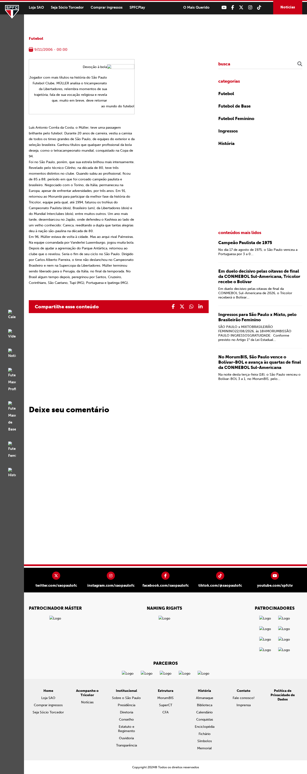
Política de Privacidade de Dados (283, 695)
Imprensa (243, 705)
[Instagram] (250, 7)
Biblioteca (204, 705)
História (226, 143)
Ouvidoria (126, 738)
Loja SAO (36, 7)
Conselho (126, 719)
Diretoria (126, 712)
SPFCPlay (137, 7)
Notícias (287, 7)
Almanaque (204, 698)
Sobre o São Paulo (126, 698)
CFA (165, 712)
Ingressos (228, 131)
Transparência (126, 745)
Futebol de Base (234, 106)
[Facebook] (232, 7)
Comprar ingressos (107, 7)
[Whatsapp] (191, 306)
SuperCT (165, 705)
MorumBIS (165, 698)
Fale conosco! (243, 698)
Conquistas (204, 719)
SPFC (12, 12)
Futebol (36, 38)
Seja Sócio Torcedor (67, 7)
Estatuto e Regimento (126, 729)
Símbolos (204, 741)
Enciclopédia (204, 727)
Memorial (204, 748)
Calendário (204, 712)
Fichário (205, 734)
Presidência (126, 705)
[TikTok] (259, 7)
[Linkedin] (200, 306)
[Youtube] (223, 7)
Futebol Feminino (236, 118)
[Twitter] (241, 7)
